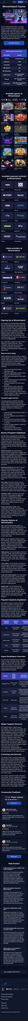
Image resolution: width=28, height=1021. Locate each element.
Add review (14, 803)
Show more (14, 856)
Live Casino (9, 100)
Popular (3, 99)
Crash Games (16, 100)
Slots (22, 99)
